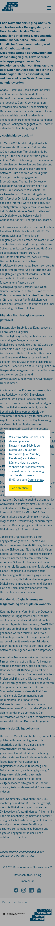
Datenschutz (35, 479)
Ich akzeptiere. (20, 488)
